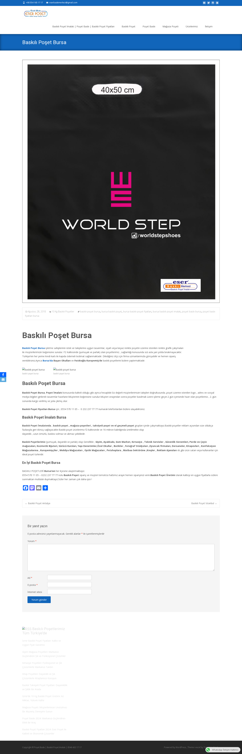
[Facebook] (3, 374)
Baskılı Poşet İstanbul (204, 503)
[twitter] (208, 3)
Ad (29, 577)
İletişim (209, 26)
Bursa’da (48, 360)
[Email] (3, 379)
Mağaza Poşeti (170, 26)
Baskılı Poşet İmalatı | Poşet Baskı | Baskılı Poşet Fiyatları (83, 26)
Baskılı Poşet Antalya (37, 503)
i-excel (197, 747)
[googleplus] (217, 3)
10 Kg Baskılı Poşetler (63, 311)
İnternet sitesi (34, 592)
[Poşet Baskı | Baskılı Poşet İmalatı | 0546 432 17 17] (33, 12)
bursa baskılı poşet (112, 311)
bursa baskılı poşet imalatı (167, 311)
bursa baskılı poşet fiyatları (137, 311)
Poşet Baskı (149, 26)
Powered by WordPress (175, 747)
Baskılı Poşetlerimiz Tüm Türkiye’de (43, 631)
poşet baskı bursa (191, 311)
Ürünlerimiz (192, 26)
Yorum (32, 541)
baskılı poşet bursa (90, 311)
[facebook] (204, 3)
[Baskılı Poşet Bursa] (121, 181)
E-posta (32, 584)
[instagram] (213, 3)
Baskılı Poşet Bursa (33, 348)
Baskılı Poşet (128, 26)
